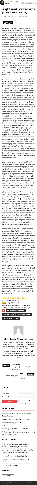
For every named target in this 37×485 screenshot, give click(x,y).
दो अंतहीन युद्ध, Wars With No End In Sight (15, 429)
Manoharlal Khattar (11, 318)
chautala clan (9, 314)
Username (5, 393)
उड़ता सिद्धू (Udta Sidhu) (20, 456)
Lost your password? (25, 403)
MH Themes (30, 483)
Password (5, 397)
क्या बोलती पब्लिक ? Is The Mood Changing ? (15, 419)
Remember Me (26, 401)
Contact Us (15, 465)
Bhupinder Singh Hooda (15, 310)
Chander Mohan (22, 17)
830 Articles (29, 339)
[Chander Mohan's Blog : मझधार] (18, 4)
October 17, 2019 (9, 17)
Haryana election (24, 314)
